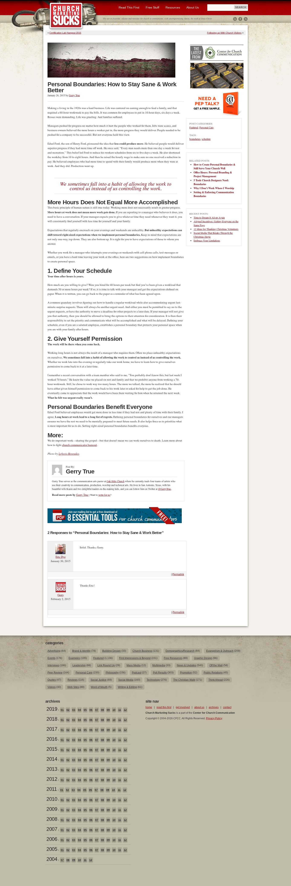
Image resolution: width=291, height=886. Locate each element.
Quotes (52, 679)
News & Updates (186, 665)
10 (113, 709)
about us (199, 707)
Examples (74, 658)
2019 (51, 709)
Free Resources (173, 658)
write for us (104, 494)
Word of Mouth (99, 687)
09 (108, 709)
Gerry (61, 595)
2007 (51, 829)
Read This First (129, 7)
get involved (183, 707)
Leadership (79, 665)
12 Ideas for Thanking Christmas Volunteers (216, 229)
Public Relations (213, 672)
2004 (51, 859)
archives (214, 707)
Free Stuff (152, 7)
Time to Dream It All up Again (209, 217)
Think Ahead (215, 679)
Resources (173, 7)
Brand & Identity (81, 650)
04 (79, 709)
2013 (51, 769)
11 (119, 709)
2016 (51, 739)
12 (125, 709)
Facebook (240, 19)
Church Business (142, 650)
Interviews (53, 665)
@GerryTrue (164, 488)
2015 (51, 749)
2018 (51, 719)
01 (62, 709)
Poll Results (160, 672)
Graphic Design (203, 658)
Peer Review (55, 672)
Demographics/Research (180, 650)
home (149, 707)
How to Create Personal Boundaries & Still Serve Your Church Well (214, 166)
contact (227, 707)
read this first (164, 707)
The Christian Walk (184, 679)
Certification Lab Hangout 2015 (65, 33)
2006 (51, 839)
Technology (153, 679)
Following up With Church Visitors (224, 33)
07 (96, 709)
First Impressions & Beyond (135, 658)
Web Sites (73, 687)
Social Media (125, 679)
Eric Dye (61, 557)
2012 (51, 779)
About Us (192, 7)
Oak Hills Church (115, 481)
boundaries (194, 139)
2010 (51, 799)
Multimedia (158, 665)
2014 (51, 759)
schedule (206, 139)
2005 (51, 849)
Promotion (186, 672)
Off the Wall (216, 665)
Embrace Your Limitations (207, 240)
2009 (51, 809)
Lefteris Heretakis (69, 454)
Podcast (136, 672)
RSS (245, 19)
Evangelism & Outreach (219, 650)
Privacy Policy (214, 718)
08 (102, 709)
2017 (51, 729)
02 (67, 709)
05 (85, 709)
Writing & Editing (127, 687)
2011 (51, 789)
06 (90, 709)
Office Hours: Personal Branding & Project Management (213, 174)
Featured (193, 127)
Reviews (73, 679)
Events (51, 658)
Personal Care (206, 127)
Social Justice (99, 679)
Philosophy (112, 672)
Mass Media (134, 665)
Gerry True (74, 95)
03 (73, 709)
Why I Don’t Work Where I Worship (214, 188)
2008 (51, 819)
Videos (52, 687)
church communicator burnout (79, 445)
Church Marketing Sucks (66, 16)
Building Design (111, 650)
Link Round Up (106, 665)
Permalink (178, 574)
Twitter (235, 19)
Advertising (54, 650)
